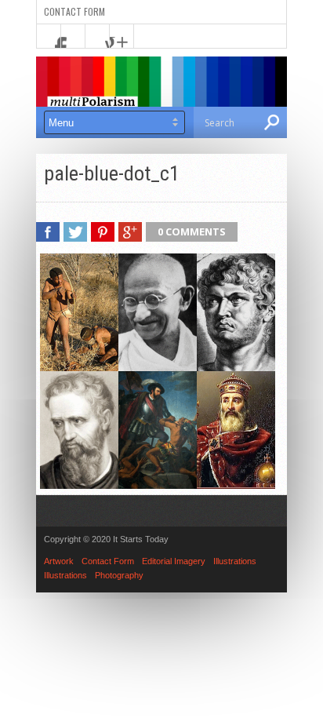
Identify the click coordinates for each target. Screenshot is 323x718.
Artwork (59, 561)
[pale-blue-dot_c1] (157, 485)
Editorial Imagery (173, 561)
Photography (119, 575)
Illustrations (234, 561)
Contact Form (74, 11)
